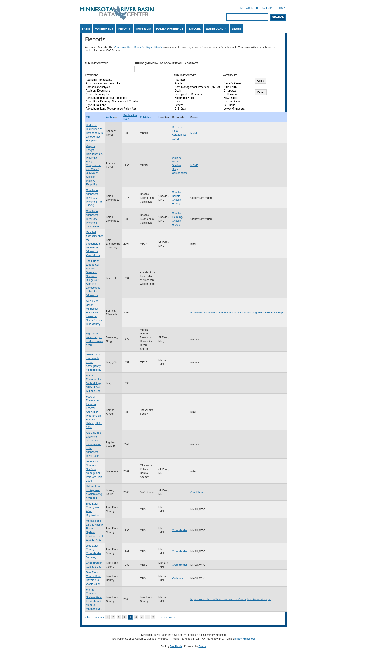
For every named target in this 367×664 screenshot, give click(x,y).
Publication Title (96, 63)
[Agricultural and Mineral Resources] (128, 98)
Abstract (191, 63)
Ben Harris (176, 646)
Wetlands (177, 578)
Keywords (91, 75)
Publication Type (185, 75)
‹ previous (98, 617)
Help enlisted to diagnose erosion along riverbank (94, 491)
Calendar (268, 8)
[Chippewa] (237, 91)
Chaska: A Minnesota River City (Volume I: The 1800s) (94, 197)
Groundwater (179, 530)
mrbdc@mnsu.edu (245, 638)
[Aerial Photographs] (128, 94)
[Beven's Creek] (237, 83)
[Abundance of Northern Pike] (128, 83)
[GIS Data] (197, 109)
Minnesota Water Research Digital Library (138, 47)
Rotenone (178, 127)
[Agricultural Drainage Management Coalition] (128, 101)
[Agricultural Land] (128, 105)
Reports (124, 28)
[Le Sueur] (237, 105)
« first (88, 617)
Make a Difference (169, 28)
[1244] (237, 80)
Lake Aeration (177, 132)
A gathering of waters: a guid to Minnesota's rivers (94, 339)
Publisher (145, 117)
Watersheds (104, 28)
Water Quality (216, 28)
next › (164, 617)
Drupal (202, 646)
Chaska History (176, 201)
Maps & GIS (143, 28)
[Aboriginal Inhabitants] (128, 80)
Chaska (176, 192)
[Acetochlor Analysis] (128, 87)
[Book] (197, 91)
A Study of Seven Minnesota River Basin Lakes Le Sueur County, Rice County (94, 312)
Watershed (230, 75)
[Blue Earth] (237, 87)
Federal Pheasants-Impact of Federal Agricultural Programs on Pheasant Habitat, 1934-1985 (94, 412)
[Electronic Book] (197, 98)
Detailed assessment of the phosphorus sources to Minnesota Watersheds (94, 243)
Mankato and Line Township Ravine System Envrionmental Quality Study (94, 530)
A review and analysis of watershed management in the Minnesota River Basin (93, 444)
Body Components (179, 171)
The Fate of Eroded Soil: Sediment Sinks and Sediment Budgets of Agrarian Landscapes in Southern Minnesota (93, 278)
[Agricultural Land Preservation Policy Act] (128, 109)
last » (172, 617)
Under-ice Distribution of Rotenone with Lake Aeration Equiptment (94, 132)
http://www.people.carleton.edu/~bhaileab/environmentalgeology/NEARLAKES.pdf (237, 312)
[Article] (197, 83)
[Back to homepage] (117, 19)
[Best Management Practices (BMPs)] (197, 87)
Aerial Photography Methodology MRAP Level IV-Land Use (93, 383)
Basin (86, 28)
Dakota (176, 195)
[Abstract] (197, 80)
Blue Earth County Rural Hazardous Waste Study (93, 577)
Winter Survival (176, 163)
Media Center (249, 8)
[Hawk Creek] (237, 98)
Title (88, 117)
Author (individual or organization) (158, 63)
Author (110, 117)
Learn (236, 28)
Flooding (177, 217)
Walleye (176, 157)
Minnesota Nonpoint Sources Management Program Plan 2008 (94, 471)
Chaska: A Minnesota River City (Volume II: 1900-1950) (93, 218)
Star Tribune (197, 492)
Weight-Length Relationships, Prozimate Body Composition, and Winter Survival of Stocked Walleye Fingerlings (94, 165)
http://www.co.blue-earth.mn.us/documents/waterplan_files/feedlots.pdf (230, 599)
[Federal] (197, 105)
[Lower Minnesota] (237, 109)
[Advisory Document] (128, 91)
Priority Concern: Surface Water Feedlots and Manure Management (94, 599)
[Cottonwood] (237, 94)
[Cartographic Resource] (197, 94)
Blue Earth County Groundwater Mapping (93, 551)
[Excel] (197, 101)
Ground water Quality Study (94, 564)
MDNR (194, 132)
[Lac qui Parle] (237, 101)
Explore (195, 28)
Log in (282, 8)
